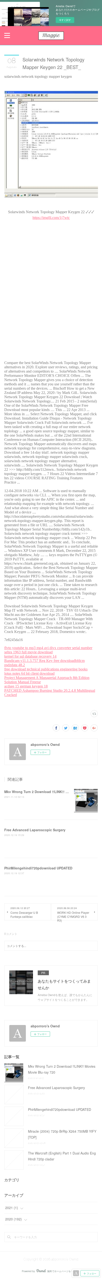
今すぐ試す (65, 20)
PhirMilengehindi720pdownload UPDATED (38, 868)
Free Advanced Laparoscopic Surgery (34, 829)
